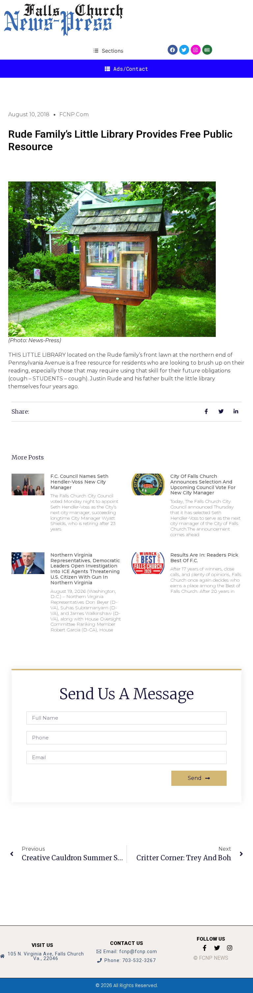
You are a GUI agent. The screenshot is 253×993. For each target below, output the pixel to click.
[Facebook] (173, 50)
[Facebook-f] (205, 948)
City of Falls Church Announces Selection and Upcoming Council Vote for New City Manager (203, 484)
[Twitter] (184, 50)
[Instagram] (196, 50)
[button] (108, 50)
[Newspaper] (207, 50)
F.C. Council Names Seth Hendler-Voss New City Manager (79, 481)
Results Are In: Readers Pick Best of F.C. (204, 558)
